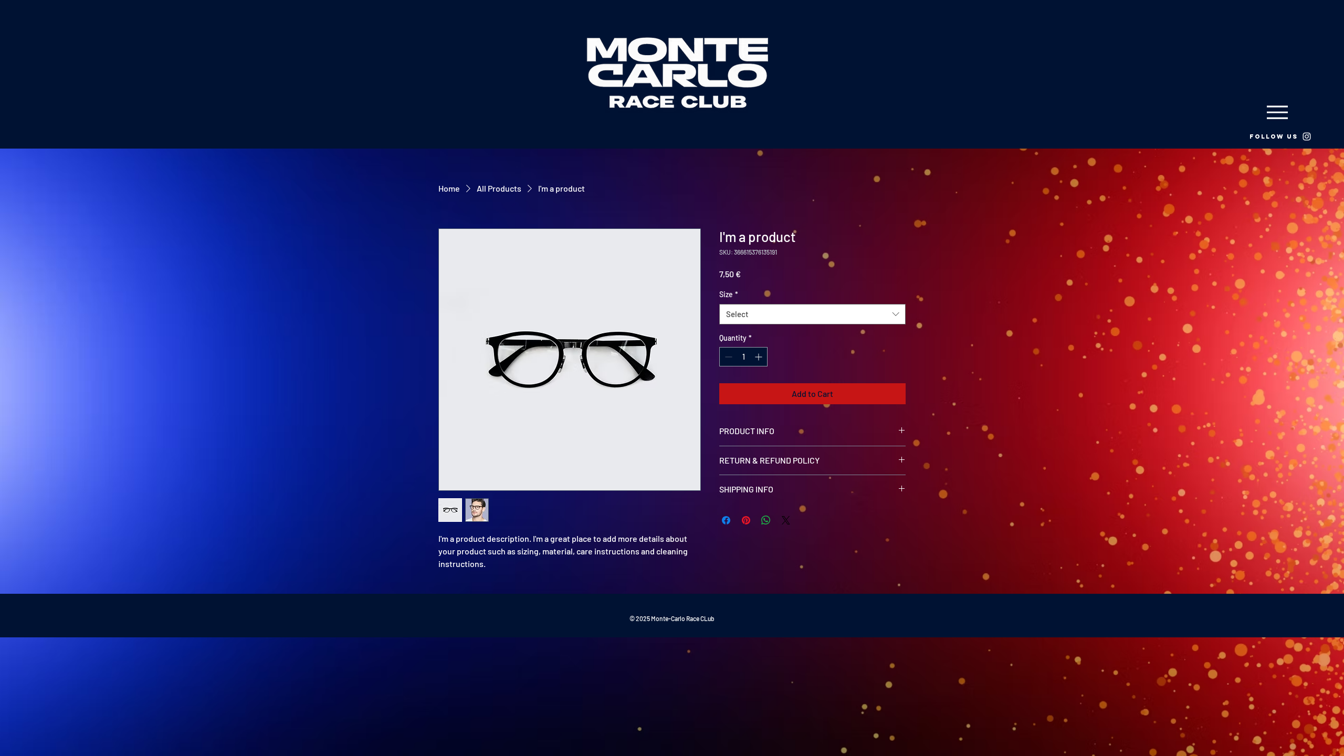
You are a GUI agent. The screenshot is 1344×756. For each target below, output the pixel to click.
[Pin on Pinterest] (746, 520)
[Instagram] (1306, 136)
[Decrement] (727, 357)
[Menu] (1277, 112)
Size (728, 294)
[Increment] (759, 357)
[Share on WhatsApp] (766, 520)
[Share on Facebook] (726, 520)
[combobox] (812, 314)
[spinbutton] (743, 357)
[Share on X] (786, 520)
